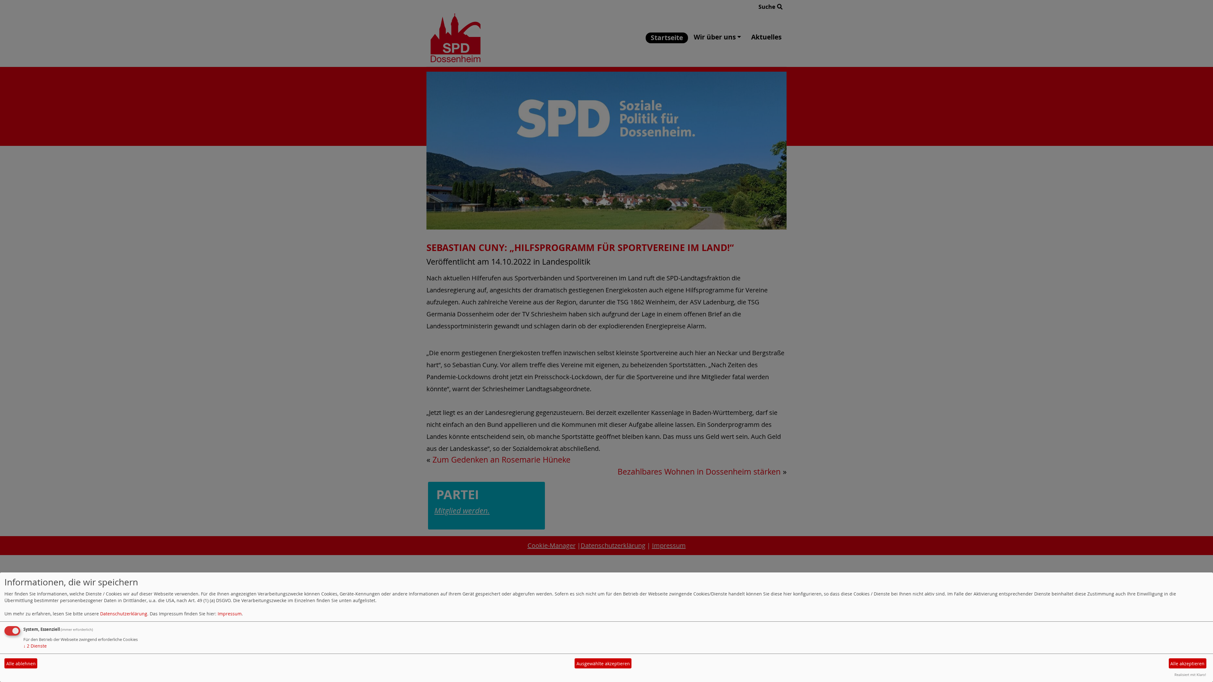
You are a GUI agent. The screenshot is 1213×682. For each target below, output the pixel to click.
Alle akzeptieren (1187, 664)
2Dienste (35, 646)
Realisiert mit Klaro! (1190, 674)
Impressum (230, 614)
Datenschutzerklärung (123, 614)
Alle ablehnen (21, 664)
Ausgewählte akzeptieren (603, 664)
